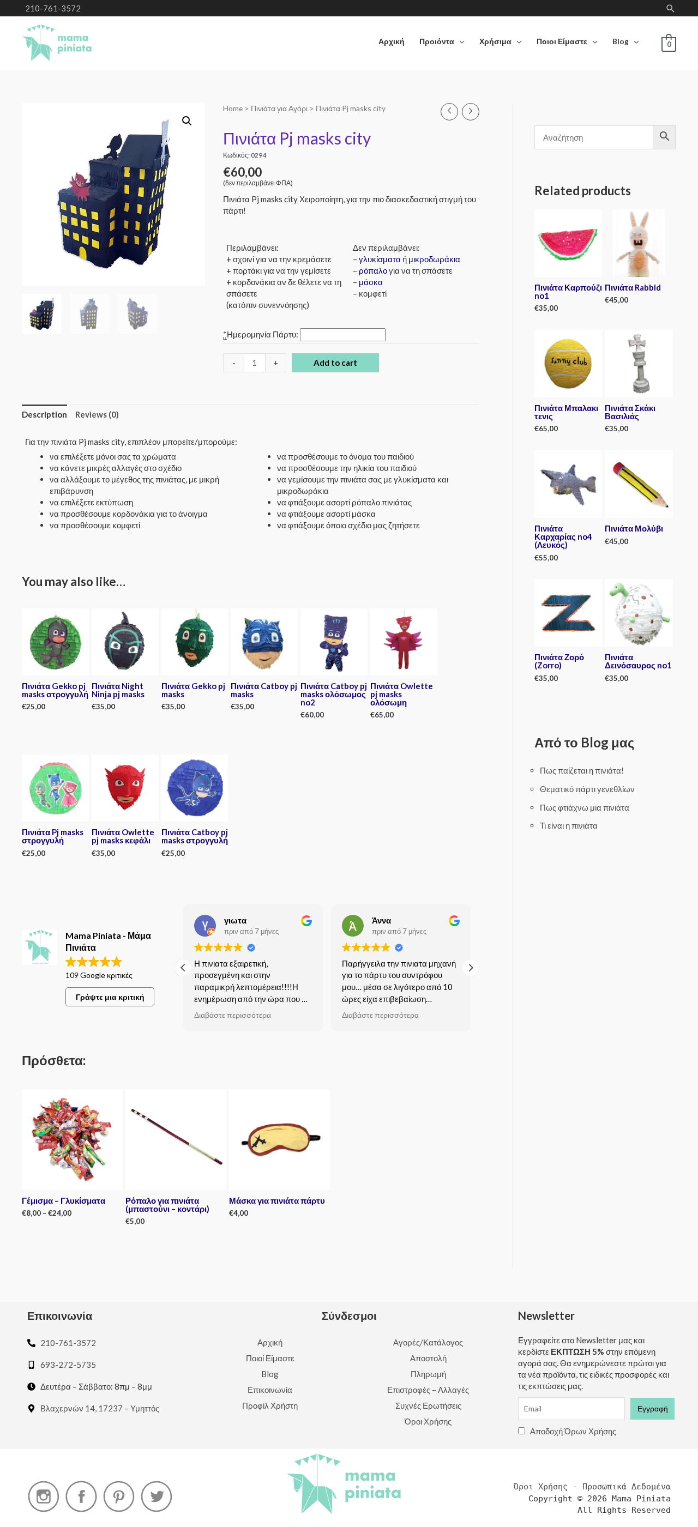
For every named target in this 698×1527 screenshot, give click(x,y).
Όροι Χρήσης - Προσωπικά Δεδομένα (592, 1487)
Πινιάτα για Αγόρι (279, 108)
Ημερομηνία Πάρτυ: (261, 334)
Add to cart (335, 362)
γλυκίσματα (380, 259)
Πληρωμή (428, 1374)
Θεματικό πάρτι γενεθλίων (587, 789)
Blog (270, 1374)
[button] (470, 967)
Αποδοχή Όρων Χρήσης (573, 1431)
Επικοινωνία (270, 1390)
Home (233, 108)
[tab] (44, 415)
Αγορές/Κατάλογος (428, 1342)
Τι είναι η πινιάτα (569, 825)
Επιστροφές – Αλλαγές (428, 1390)
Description (44, 414)
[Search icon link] (670, 8)
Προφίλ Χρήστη (270, 1405)
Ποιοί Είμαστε (270, 1358)
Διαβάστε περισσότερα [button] (232, 1015)
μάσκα (371, 282)
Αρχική (269, 1342)
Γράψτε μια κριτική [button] (110, 996)
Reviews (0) (97, 414)
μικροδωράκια (434, 259)
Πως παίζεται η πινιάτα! (582, 770)
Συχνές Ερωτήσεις (428, 1405)
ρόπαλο (373, 270)
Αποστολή (428, 1358)
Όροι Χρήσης (428, 1421)
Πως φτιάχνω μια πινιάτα (584, 807)
